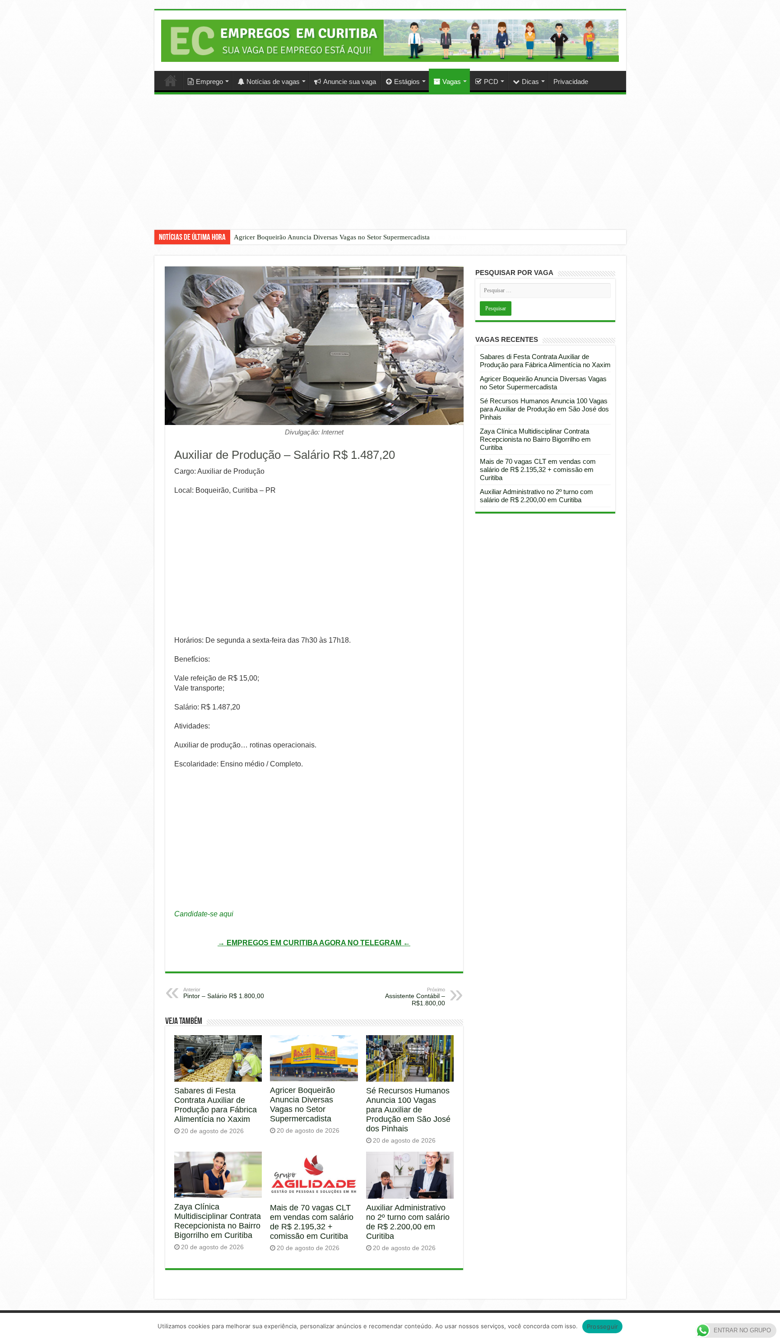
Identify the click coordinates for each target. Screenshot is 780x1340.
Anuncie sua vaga (349, 81)
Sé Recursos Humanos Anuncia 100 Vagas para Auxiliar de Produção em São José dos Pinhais (408, 1109)
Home (170, 80)
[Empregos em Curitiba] (390, 40)
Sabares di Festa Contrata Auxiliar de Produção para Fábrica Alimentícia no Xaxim (215, 1105)
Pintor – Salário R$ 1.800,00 (223, 993)
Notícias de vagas (273, 81)
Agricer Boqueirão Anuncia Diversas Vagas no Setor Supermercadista (332, 237)
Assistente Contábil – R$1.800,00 (415, 997)
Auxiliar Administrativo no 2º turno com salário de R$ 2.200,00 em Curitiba (408, 1222)
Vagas (451, 81)
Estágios (407, 81)
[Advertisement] (390, 169)
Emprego (209, 81)
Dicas (530, 81)
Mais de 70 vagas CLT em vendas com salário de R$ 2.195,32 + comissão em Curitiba (311, 1222)
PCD (491, 81)
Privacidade (570, 81)
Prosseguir (602, 1326)
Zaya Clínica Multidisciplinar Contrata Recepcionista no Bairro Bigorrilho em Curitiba (217, 1221)
